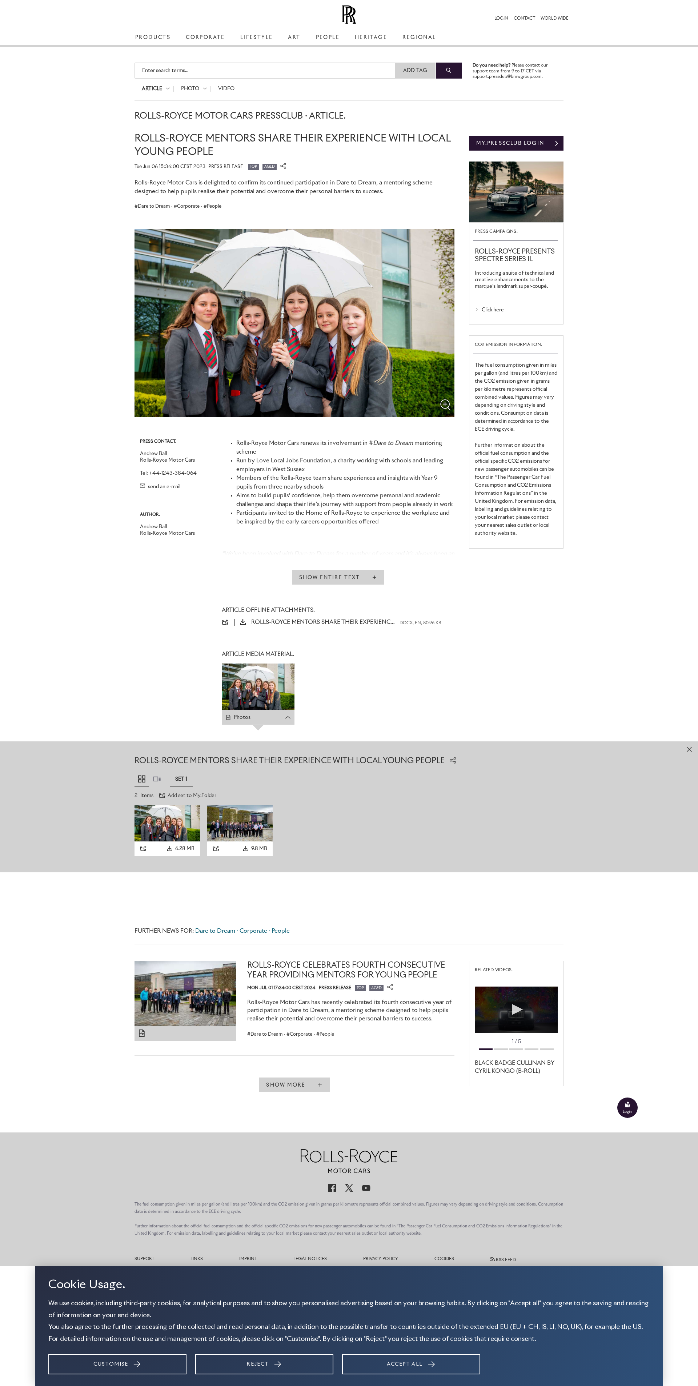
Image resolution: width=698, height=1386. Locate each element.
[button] (516, 1009)
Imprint (248, 1259)
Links (196, 1259)
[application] (516, 1010)
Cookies (444, 1259)
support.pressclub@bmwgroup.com (507, 77)
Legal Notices (310, 1259)
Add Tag (415, 70)
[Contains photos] (142, 1033)
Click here (493, 309)
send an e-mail (163, 486)
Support (144, 1259)
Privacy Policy (380, 1259)
